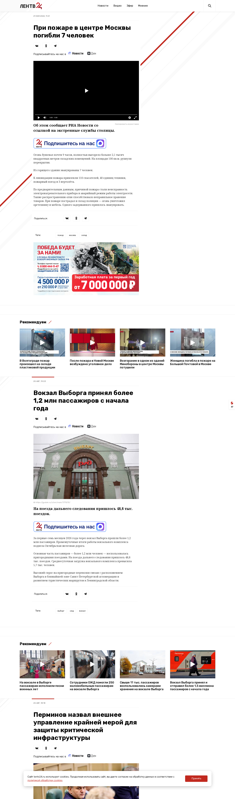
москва (72, 235)
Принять (196, 778)
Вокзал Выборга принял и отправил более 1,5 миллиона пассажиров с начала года (192, 686)
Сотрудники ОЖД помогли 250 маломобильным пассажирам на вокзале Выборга (92, 686)
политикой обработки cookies (44, 780)
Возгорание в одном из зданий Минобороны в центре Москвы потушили (142, 364)
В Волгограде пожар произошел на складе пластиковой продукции (37, 364)
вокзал (82, 611)
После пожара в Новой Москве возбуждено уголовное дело (92, 362)
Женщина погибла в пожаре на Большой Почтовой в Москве (192, 362)
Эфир (130, 5)
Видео (117, 5)
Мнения (143, 5)
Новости (103, 5)
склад (84, 235)
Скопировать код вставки (127, 124)
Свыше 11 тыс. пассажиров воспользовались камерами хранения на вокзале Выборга (142, 686)
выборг (61, 611)
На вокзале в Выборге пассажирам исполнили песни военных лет (42, 686)
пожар (61, 235)
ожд (72, 611)
